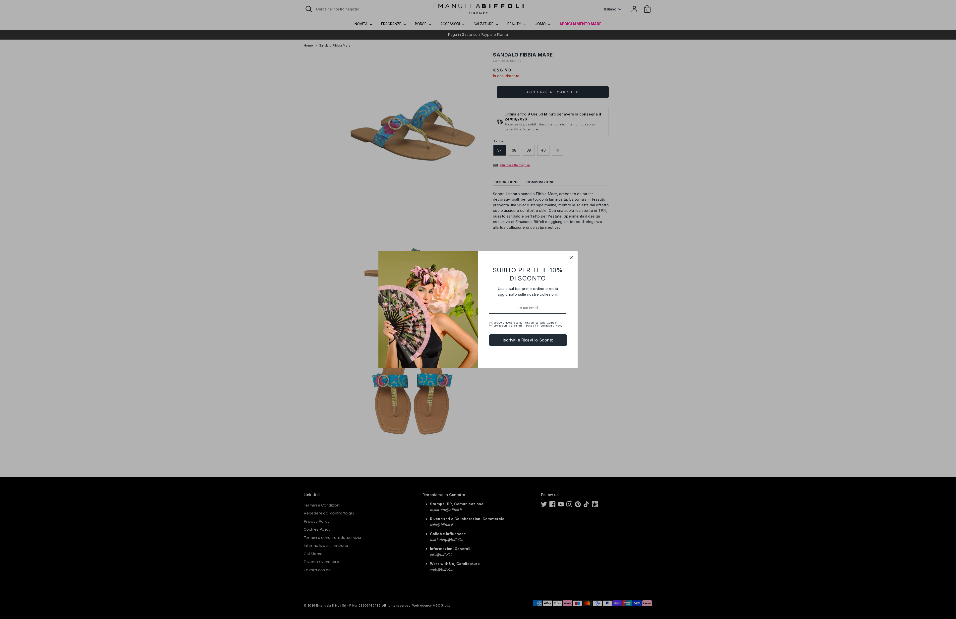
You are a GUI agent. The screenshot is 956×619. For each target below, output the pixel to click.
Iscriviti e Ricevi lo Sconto (528, 340)
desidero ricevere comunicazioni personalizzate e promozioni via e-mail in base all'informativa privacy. (528, 324)
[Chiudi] (571, 257)
